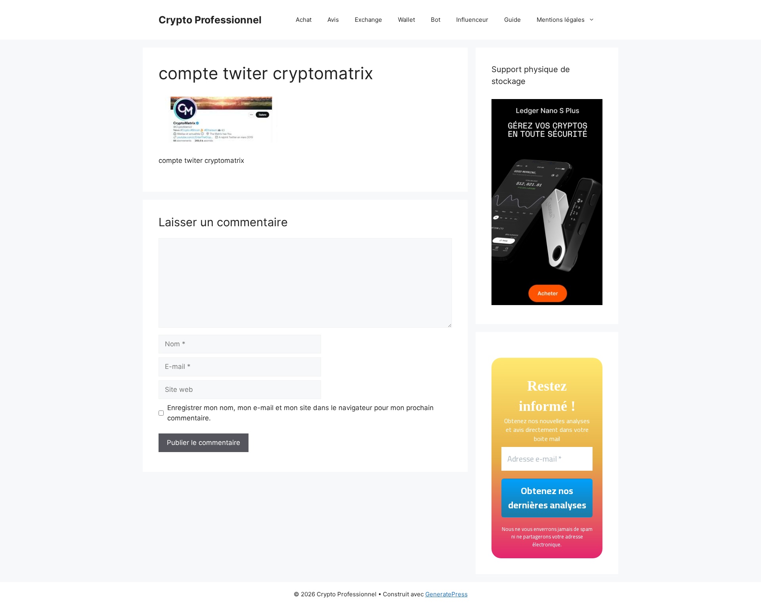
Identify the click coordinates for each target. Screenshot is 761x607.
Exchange (368, 19)
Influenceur (472, 19)
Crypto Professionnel (210, 20)
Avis (333, 19)
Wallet (406, 19)
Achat (304, 19)
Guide (512, 19)
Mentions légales (561, 19)
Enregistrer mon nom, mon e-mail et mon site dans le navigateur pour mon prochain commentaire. (300, 413)
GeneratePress (446, 594)
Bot (435, 19)
